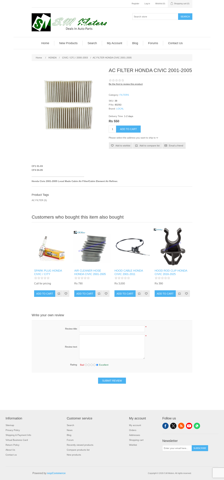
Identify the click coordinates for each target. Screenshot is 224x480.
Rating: (74, 364)
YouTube (189, 426)
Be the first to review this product (126, 84)
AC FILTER (37, 200)
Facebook (165, 426)
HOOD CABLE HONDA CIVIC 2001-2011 (128, 272)
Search (185, 16)
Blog (69, 435)
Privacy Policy (13, 430)
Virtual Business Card (17, 440)
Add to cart (128, 129)
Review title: (71, 328)
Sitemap (10, 425)
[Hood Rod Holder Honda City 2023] (172, 246)
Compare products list (78, 449)
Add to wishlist (122, 145)
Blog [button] (135, 43)
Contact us (11, 454)
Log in (147, 3)
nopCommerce (56, 473)
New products (74, 454)
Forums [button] (153, 43)
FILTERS (124, 95)
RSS (181, 426)
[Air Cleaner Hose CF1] (92, 246)
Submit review (112, 380)
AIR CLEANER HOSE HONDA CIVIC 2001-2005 (90, 272)
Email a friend (176, 145)
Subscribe (199, 448)
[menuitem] (45, 43)
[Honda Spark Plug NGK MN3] (51, 246)
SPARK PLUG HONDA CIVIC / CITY (48, 272)
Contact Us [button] (175, 43)
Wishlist (133, 445)
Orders (132, 430)
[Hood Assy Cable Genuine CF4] (132, 246)
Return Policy (12, 445)
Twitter (173, 426)
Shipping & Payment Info (18, 435)
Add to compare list (150, 145)
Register (135, 3)
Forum (70, 440)
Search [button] (92, 43)
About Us (10, 449)
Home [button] (45, 43)
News (69, 430)
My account (135, 425)
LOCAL (120, 108)
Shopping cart (136, 440)
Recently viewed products (80, 445)
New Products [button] (68, 43)
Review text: (71, 346)
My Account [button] (114, 43)
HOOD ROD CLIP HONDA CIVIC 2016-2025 (171, 272)
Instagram (197, 426)
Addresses (134, 435)
